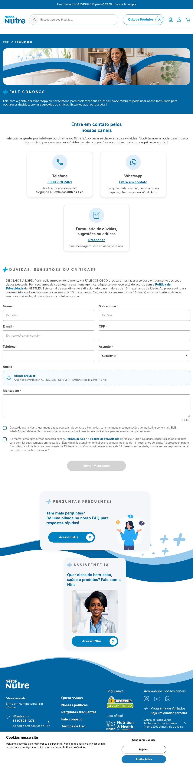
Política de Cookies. (75, 747)
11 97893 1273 (23, 721)
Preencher (96, 240)
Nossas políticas (74, 705)
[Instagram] (149, 700)
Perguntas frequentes (78, 712)
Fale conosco (72, 719)
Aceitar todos (144, 759)
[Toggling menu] (4, 19)
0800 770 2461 (59, 182)
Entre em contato (133, 182)
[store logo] (15, 20)
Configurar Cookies (143, 740)
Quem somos (72, 698)
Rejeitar (143, 749)
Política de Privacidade (104, 439)
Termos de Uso (75, 439)
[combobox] (73, 19)
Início (6, 42)
